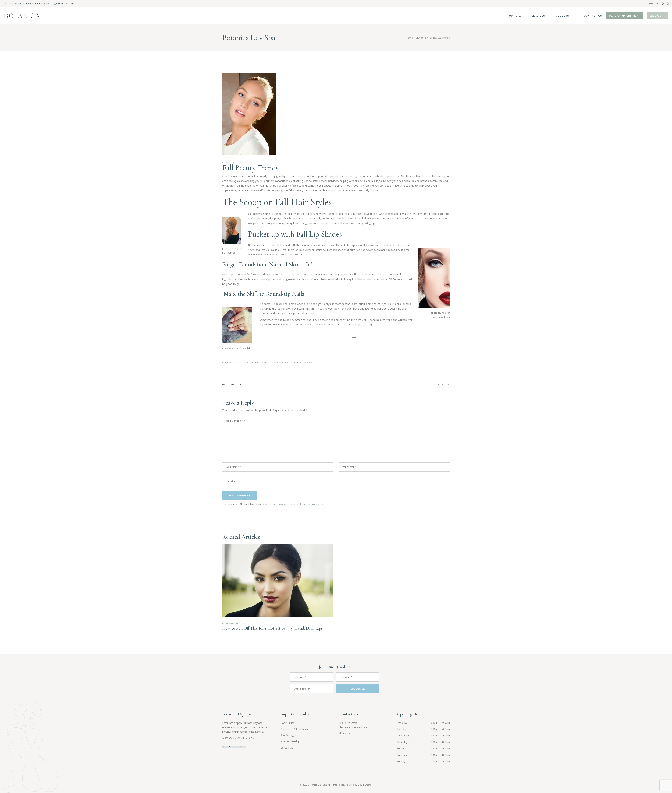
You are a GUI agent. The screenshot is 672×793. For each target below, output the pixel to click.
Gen (252, 162)
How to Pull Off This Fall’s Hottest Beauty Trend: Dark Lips (272, 628)
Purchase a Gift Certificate (295, 729)
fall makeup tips (301, 362)
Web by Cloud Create (360, 784)
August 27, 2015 (232, 162)
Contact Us (287, 747)
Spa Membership (290, 741)
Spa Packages (288, 735)
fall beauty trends (275, 362)
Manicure (420, 37)
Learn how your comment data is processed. (297, 504)
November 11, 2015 (233, 623)
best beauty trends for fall (241, 362)
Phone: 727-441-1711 (351, 733)
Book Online (288, 723)
